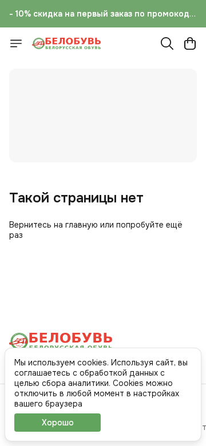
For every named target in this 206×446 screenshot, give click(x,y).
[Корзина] (190, 43)
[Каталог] (16, 43)
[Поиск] (167, 43)
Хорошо (58, 422)
